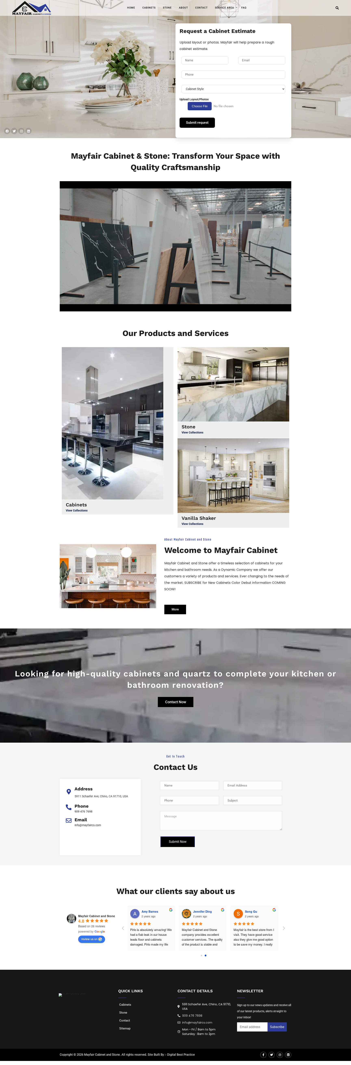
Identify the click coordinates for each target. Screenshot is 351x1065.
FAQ (243, 7)
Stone (167, 7)
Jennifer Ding (172, 911)
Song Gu (221, 911)
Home (131, 7)
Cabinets (149, 7)
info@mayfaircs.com (88, 825)
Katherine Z (274, 911)
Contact (201, 7)
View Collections (77, 510)
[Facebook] (7, 131)
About (183, 7)
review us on (89, 939)
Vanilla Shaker (199, 518)
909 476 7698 (83, 811)
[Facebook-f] (263, 1055)
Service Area (224, 7)
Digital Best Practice (181, 1054)
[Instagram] (21, 131)
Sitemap (124, 1028)
